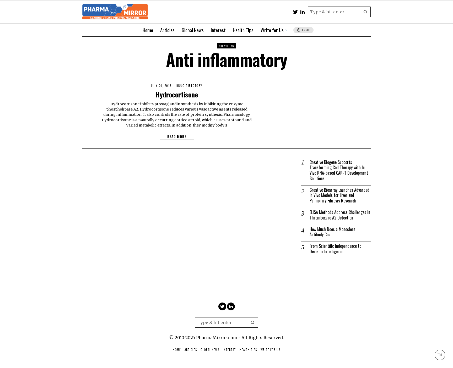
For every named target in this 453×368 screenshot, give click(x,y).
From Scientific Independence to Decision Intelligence (335, 248)
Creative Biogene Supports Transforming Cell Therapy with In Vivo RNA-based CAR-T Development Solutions (339, 170)
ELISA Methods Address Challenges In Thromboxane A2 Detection (340, 215)
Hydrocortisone (176, 94)
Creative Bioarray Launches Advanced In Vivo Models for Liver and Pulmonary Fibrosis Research (339, 195)
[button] (365, 12)
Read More (176, 136)
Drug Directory (189, 86)
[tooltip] (295, 12)
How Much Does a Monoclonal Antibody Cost (333, 232)
